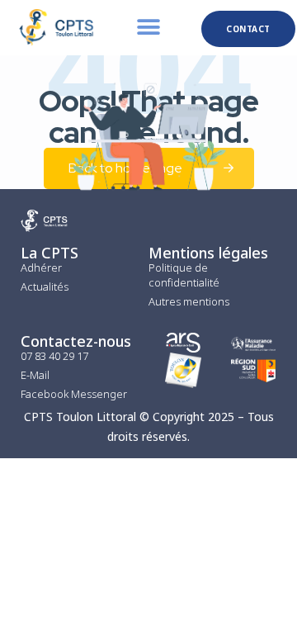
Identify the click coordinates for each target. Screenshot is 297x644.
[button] (148, 27)
